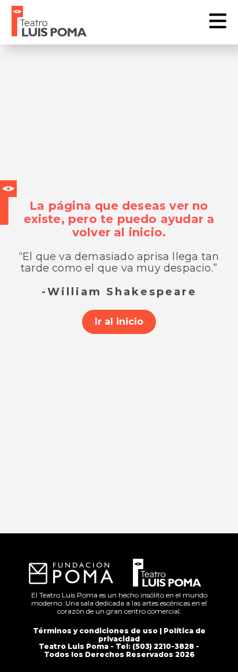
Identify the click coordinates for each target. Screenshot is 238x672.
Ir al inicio (119, 321)
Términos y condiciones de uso (95, 630)
